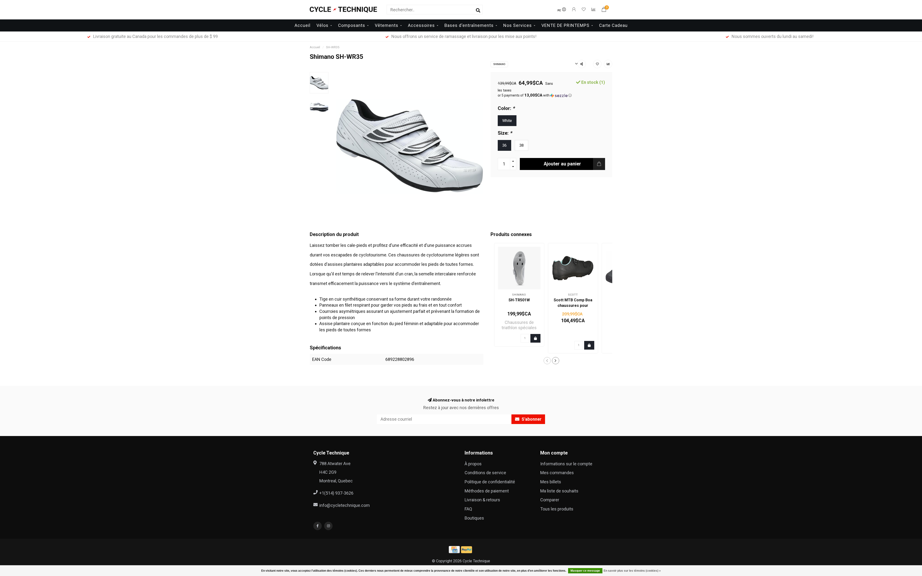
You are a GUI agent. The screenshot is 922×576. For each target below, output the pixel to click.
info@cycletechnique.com (344, 505)
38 (521, 145)
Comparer (549, 499)
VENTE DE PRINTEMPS (565, 25)
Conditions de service (485, 472)
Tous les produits (556, 508)
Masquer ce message (585, 570)
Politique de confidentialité (490, 481)
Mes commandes (557, 472)
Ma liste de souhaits (559, 490)
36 (504, 145)
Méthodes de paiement (487, 490)
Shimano (499, 64)
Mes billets (550, 481)
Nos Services (517, 25)
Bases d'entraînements (469, 25)
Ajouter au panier (562, 164)
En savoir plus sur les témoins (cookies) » (632, 570)
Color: (506, 108)
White (507, 120)
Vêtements (386, 25)
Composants (351, 25)
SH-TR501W (519, 300)
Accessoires (421, 25)
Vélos (322, 25)
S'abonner (531, 419)
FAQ (468, 508)
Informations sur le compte (566, 463)
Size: (505, 133)
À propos (473, 463)
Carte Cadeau (613, 25)
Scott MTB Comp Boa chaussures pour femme (573, 305)
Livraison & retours (482, 499)
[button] (551, 95)
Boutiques (474, 518)
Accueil (302, 25)
